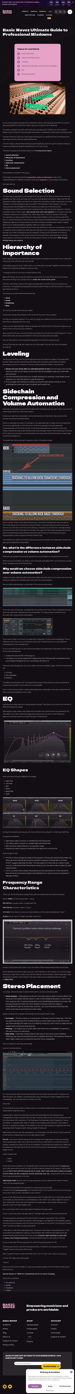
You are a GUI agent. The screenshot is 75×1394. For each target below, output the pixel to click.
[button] (71, 1372)
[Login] (64, 11)
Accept (35, 1386)
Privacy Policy (50, 1390)
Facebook (9, 1288)
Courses (40, 15)
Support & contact (10, 1341)
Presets (25, 11)
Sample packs (32, 1325)
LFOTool (9, 672)
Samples (34, 11)
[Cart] (60, 11)
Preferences (65, 1386)
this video (29, 863)
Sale (50, 11)
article (27, 173)
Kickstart (9, 678)
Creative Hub (30, 15)
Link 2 (10, 1161)
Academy (7, 1325)
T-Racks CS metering (59, 1254)
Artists (5, 1329)
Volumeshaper (11, 675)
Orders (54, 1329)
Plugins (49, 15)
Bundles (42, 11)
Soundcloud (10, 1282)
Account (54, 1325)
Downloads (55, 1333)
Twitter (8, 1290)
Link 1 (10, 1158)
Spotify (8, 1285)
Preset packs (32, 1329)
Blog (4, 1333)
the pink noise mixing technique (49, 382)
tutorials (43, 180)
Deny (50, 1386)
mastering (65, 1166)
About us (6, 1337)
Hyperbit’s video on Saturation (40, 177)
